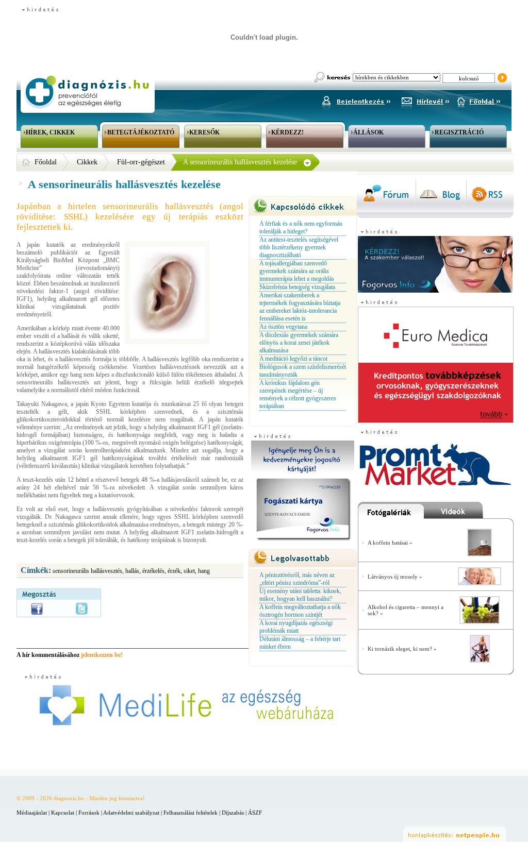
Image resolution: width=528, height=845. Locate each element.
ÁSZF (255, 812)
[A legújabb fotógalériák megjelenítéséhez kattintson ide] (391, 512)
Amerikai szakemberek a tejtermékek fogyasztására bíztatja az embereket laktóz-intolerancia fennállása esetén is (299, 307)
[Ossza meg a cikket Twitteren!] (82, 608)
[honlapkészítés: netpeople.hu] (454, 834)
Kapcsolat (62, 812)
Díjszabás (233, 812)
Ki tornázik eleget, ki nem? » (402, 649)
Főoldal (46, 162)
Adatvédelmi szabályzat (131, 812)
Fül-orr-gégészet (141, 162)
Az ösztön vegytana (283, 326)
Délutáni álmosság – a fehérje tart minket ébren (299, 642)
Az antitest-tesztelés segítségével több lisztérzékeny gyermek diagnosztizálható (298, 247)
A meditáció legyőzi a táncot (293, 358)
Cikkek (87, 162)
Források (89, 812)
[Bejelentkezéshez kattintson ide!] (356, 100)
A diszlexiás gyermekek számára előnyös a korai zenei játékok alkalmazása (298, 342)
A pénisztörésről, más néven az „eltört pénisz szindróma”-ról (297, 578)
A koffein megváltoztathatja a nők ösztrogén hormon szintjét (300, 610)
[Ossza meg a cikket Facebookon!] (37, 609)
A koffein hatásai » (390, 542)
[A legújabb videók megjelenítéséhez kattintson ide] (469, 512)
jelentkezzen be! (102, 654)
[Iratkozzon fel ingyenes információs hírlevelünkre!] (425, 100)
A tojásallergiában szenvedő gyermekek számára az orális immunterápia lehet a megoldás (296, 271)
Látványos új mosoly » (395, 576)
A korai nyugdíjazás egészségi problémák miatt (296, 626)
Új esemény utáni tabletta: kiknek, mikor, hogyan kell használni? (300, 594)
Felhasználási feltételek (190, 812)
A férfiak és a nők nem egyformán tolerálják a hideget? (300, 227)
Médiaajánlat (31, 812)
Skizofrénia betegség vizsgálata (297, 287)
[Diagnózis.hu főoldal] (86, 92)
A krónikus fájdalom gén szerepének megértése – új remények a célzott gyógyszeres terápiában (297, 394)
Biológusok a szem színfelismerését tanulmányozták (302, 370)
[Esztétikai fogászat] (479, 583)
